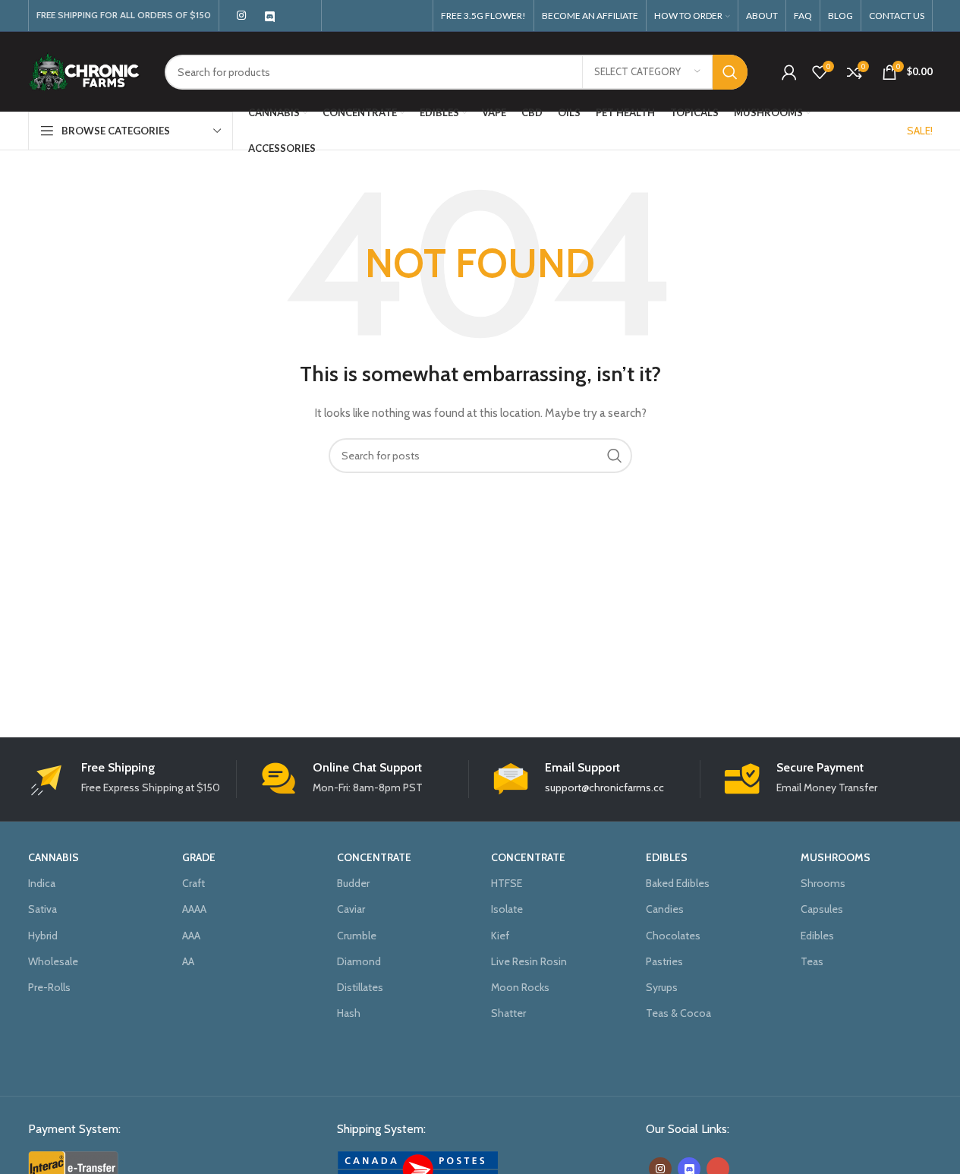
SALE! (920, 130)
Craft (193, 883)
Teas (812, 961)
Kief (500, 935)
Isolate (507, 909)
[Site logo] (85, 70)
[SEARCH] (730, 72)
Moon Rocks (520, 987)
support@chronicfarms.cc (604, 787)
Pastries (664, 961)
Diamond (359, 961)
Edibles (817, 935)
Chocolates (673, 935)
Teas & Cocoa (678, 1013)
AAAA (194, 909)
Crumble (356, 935)
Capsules (822, 909)
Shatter (508, 1013)
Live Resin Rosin (529, 961)
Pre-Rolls (49, 987)
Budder (353, 883)
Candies (665, 909)
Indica (41, 883)
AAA (191, 935)
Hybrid (43, 935)
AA (188, 961)
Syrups (662, 987)
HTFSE (506, 883)
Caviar (351, 909)
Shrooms (823, 883)
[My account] (789, 72)
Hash (348, 1013)
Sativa (42, 909)
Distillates (360, 987)
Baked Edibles (678, 883)
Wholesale (53, 961)
